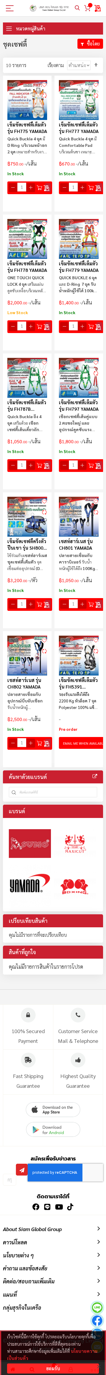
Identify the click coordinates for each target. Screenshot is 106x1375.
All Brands (94, 776)
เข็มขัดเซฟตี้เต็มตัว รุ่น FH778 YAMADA (27, 266)
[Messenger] (97, 1321)
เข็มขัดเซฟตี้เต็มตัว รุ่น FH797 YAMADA (79, 405)
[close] (98, 1366)
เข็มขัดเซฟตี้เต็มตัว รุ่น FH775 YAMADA (27, 127)
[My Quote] (98, 8)
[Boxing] (75, 886)
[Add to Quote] (48, 187)
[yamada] (30, 886)
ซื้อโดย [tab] (93, 43)
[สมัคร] (22, 1170)
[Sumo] (30, 843)
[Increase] (30, 187)
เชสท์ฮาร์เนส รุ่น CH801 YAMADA (76, 544)
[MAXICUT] (75, 843)
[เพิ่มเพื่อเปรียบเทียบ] (44, 95)
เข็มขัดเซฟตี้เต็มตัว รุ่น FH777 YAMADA (79, 127)
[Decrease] (13, 187)
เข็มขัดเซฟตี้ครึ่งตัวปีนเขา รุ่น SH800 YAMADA (26, 544)
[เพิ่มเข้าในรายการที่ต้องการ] (44, 84)
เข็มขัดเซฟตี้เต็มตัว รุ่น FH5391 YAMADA (78, 683)
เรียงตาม (56, 65)
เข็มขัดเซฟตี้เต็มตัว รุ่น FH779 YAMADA (79, 266)
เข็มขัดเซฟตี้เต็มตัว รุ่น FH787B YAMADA (26, 405)
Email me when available (84, 743)
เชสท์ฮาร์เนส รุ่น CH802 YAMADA (24, 683)
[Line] (97, 1308)
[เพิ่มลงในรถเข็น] (39, 187)
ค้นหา (77, 8)
